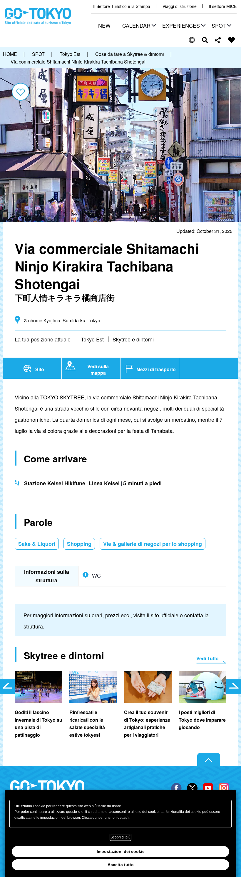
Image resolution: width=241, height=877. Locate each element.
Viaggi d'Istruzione (180, 6)
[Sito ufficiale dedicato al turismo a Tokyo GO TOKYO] (37, 16)
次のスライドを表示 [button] (233, 686)
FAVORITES (231, 40)
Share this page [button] (218, 40)
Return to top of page (208, 759)
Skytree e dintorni (133, 339)
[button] (138, 26)
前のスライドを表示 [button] (7, 686)
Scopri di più (120, 837)
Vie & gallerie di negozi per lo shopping (152, 544)
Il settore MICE (223, 6)
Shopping (79, 544)
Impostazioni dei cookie (121, 851)
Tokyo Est (92, 339)
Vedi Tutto (207, 658)
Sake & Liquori (36, 544)
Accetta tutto (121, 864)
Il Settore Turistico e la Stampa (121, 6)
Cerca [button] (205, 40)
